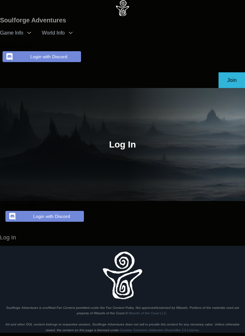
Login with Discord (48, 56)
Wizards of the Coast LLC (147, 313)
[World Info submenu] (70, 32)
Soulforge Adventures (33, 20)
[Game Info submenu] (29, 32)
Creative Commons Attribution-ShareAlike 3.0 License (159, 330)
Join (232, 80)
